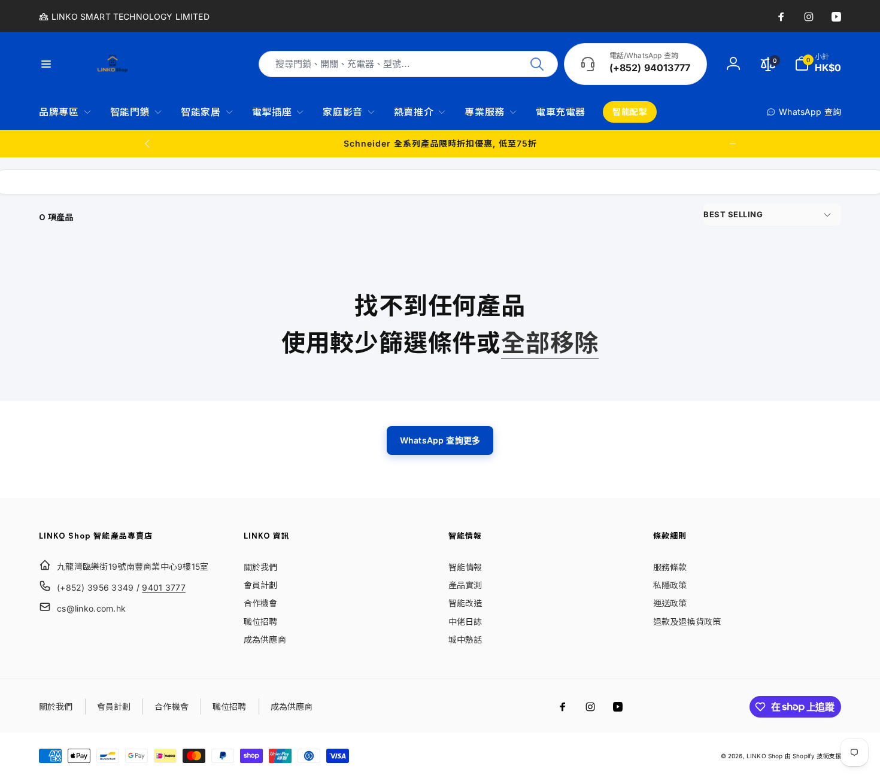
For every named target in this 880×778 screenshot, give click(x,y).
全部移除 (550, 342)
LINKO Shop (765, 755)
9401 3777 (164, 587)
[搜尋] (537, 64)
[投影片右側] (732, 143)
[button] (817, 64)
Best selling (733, 214)
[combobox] (408, 64)
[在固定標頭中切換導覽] (53, 64)
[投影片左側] (147, 143)
